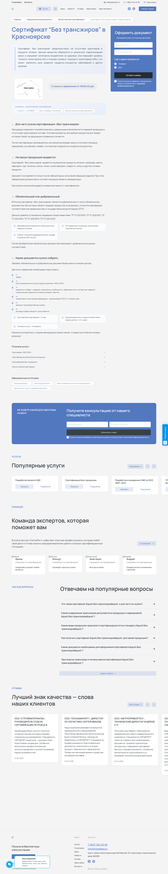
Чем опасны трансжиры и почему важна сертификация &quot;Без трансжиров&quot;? (97, 661)
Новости (71, 9)
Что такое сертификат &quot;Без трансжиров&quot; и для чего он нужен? (102, 603)
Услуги (77, 844)
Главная (17, 19)
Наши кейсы (91, 9)
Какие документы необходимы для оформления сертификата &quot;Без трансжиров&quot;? (101, 648)
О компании (17, 2)
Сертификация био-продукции (24, 362)
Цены (62, 9)
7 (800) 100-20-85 (98, 844)
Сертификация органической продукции (28, 357)
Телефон (122, 64)
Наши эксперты (105, 9)
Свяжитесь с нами (109, 432)
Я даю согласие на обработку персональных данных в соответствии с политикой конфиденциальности (109, 437)
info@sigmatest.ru (98, 848)
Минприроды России (43, 383)
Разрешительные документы (39, 19)
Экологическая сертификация (71, 19)
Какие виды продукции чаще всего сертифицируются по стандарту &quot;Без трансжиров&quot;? (104, 627)
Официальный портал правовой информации (31, 388)
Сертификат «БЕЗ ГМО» (21, 352)
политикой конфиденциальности (131, 84)
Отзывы (80, 9)
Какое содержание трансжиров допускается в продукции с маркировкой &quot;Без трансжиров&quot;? (101, 614)
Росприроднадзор (21, 383)
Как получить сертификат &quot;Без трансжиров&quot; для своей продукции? (104, 637)
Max (120, 67)
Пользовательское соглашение (24, 868)
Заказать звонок (147, 9)
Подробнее (45, 486)
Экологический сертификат (23, 367)
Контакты (28, 2)
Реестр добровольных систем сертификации (74, 383)
